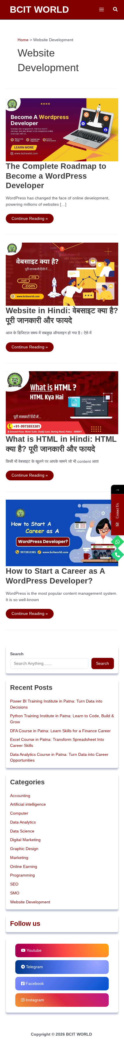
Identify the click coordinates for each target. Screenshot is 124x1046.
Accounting (20, 796)
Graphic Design (24, 849)
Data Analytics (23, 822)
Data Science (22, 831)
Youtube (33, 950)
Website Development (30, 902)
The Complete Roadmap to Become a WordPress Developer (56, 176)
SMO (14, 893)
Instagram (34, 1000)
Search (102, 663)
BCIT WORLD (39, 9)
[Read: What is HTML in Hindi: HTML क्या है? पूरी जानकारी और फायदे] (62, 402)
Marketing (19, 858)
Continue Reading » (29, 217)
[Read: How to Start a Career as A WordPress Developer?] (62, 532)
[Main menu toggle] (101, 10)
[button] (115, 9)
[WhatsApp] (117, 541)
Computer (19, 813)
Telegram (34, 967)
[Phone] (117, 554)
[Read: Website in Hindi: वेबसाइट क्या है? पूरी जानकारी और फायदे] (62, 274)
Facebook (34, 983)
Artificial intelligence (28, 804)
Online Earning (23, 866)
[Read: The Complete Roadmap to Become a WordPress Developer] (62, 129)
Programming (22, 875)
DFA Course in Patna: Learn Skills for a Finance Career (60, 731)
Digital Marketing (25, 840)
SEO (14, 884)
